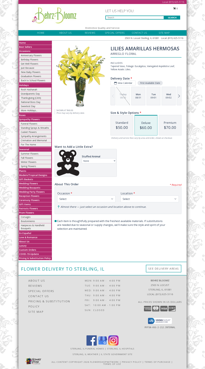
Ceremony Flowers (29, 200)
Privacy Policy (132, 362)
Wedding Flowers (28, 183)
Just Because (27, 67)
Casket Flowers (29, 132)
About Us (24, 241)
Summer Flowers (29, 153)
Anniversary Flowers (31, 55)
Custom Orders (27, 249)
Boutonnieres (28, 221)
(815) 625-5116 (176, 2)
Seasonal (24, 149)
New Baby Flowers (30, 72)
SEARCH (172, 18)
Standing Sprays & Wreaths (35, 127)
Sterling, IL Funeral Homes (87, 348)
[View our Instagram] (113, 344)
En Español (25, 233)
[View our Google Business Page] (102, 344)
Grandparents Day (30, 93)
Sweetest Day (28, 106)
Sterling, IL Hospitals (121, 348)
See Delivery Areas (163, 268)
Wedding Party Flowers (32, 191)
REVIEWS (90, 32)
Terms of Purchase (158, 362)
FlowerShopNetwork (104, 362)
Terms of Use (112, 364)
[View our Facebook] (91, 344)
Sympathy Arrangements (33, 136)
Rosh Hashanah (29, 89)
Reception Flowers (29, 195)
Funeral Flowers (29, 123)
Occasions (24, 51)
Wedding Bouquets (29, 187)
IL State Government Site (116, 354)
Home (22, 42)
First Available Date (150, 82)
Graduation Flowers (31, 76)
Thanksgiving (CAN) (31, 97)
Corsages (26, 216)
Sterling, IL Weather (85, 354)
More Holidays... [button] (29, 110)
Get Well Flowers (29, 63)
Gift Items (25, 204)
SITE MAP (164, 32)
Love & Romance (28, 237)
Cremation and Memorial (34, 140)
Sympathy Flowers (29, 119)
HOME (41, 32)
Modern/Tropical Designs (33, 175)
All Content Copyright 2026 (70, 362)
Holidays (24, 85)
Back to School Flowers (33, 80)
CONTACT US (139, 32)
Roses (22, 115)
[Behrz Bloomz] (54, 14)
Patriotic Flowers (28, 208)
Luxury (23, 245)
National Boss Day (30, 102)
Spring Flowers (28, 166)
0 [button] (177, 8)
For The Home (28, 144)
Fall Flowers (27, 157)
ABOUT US (65, 32)
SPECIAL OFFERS (115, 32)
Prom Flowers (26, 212)
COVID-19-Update (29, 254)
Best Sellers (25, 46)
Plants (22, 170)
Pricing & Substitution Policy (35, 258)
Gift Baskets (26, 179)
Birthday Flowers (29, 59)
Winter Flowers (28, 162)
